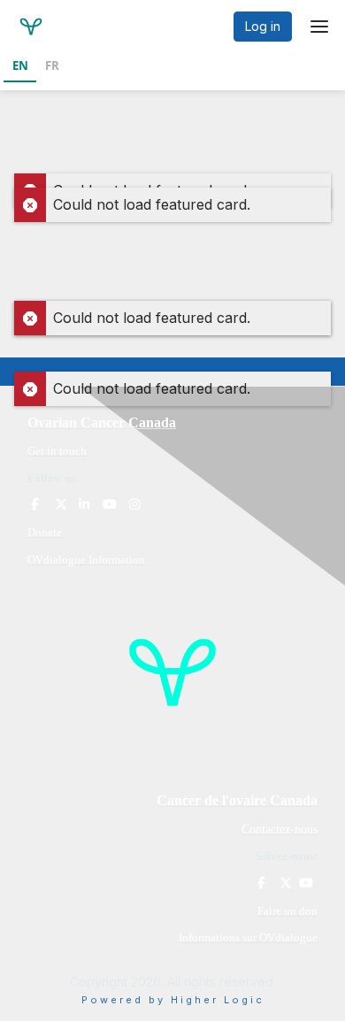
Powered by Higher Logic (172, 1000)
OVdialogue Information (86, 559)
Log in (262, 26)
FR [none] (52, 65)
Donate (44, 532)
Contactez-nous (280, 829)
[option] (51, 67)
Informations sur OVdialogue (248, 937)
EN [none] (20, 65)
